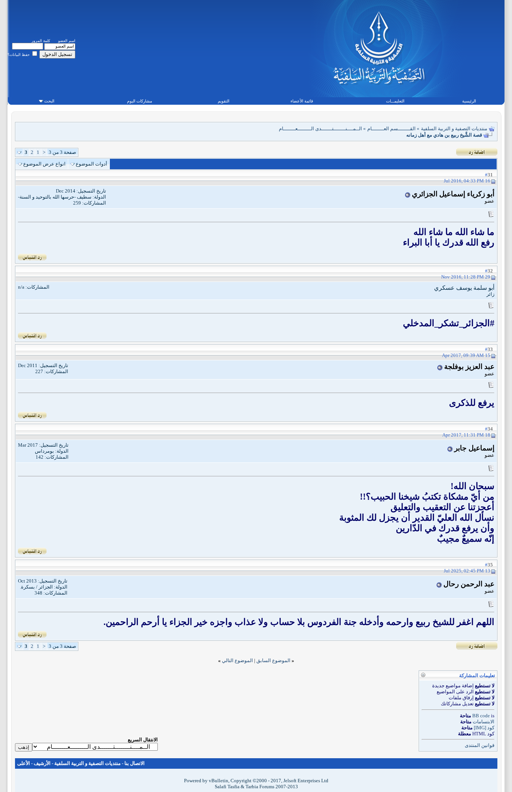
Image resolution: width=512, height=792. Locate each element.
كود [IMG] (484, 727)
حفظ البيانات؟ (19, 55)
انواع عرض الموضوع (44, 164)
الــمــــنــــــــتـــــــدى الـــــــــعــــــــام (320, 128)
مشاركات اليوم (139, 101)
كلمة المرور (40, 41)
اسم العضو (66, 41)
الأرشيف (42, 763)
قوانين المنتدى (479, 745)
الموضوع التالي (237, 660)
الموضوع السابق (273, 660)
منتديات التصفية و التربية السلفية (454, 128)
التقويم (223, 101)
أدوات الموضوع (91, 164)
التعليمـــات (395, 101)
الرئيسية (469, 101)
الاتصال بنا (134, 763)
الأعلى (23, 763)
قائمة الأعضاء (301, 101)
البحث (49, 101)
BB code (481, 715)
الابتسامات (483, 721)
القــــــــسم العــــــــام (391, 128)
